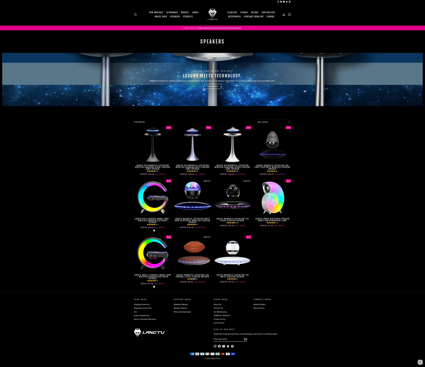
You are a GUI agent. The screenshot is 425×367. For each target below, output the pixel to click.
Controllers (268, 12)
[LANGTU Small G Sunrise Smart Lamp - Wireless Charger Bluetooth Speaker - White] (154, 287)
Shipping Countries (142, 304)
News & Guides (260, 304)
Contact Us (218, 308)
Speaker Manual (180, 308)
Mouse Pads (161, 16)
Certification (219, 323)
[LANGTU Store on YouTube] (223, 346)
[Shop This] (212, 79)
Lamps (195, 12)
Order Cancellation (141, 315)
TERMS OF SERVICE (222, 315)
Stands (244, 12)
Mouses (185, 12)
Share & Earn (259, 308)
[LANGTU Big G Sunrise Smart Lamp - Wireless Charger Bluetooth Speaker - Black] (151, 231)
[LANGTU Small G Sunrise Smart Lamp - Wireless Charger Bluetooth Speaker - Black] (151, 287)
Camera (270, 16)
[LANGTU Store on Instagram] (215, 346)
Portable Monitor (253, 16)
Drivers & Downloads (182, 312)
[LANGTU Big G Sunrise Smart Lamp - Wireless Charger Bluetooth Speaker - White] (154, 231)
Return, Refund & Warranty (145, 319)
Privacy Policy (219, 319)
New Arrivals (156, 12)
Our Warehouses (220, 312)
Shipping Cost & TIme (143, 308)
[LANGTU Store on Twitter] (228, 346)
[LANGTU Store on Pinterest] (232, 346)
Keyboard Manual (181, 304)
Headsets (188, 16)
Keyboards (172, 12)
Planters (232, 12)
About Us (217, 304)
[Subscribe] (245, 339)
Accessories (234, 16)
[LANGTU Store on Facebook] (219, 346)
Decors (254, 12)
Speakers (175, 16)
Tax (135, 312)
